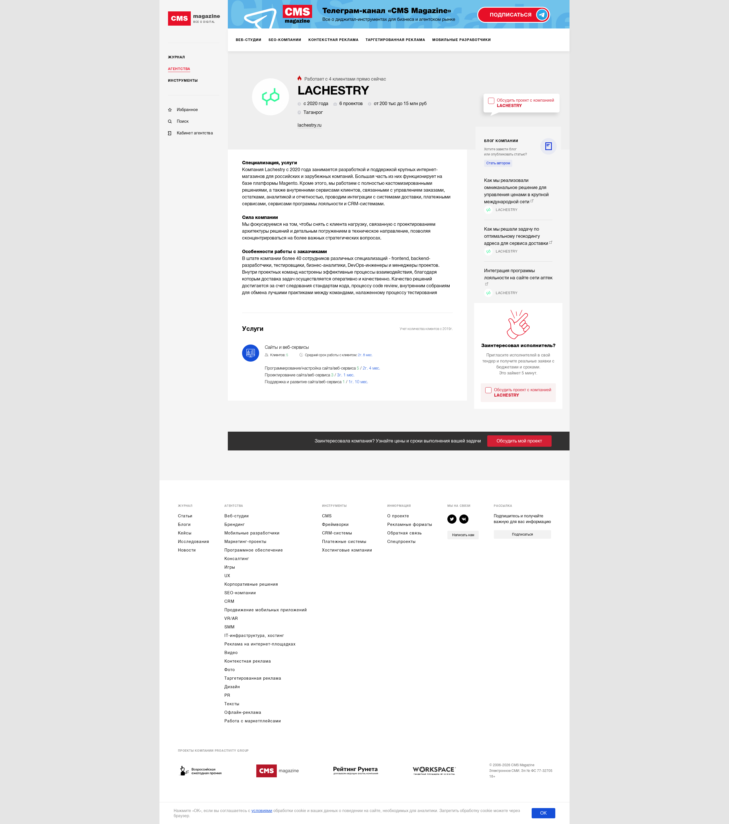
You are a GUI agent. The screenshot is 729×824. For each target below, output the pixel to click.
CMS (327, 516)
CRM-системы (337, 533)
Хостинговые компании (347, 550)
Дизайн (232, 686)
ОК (543, 813)
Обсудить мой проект (519, 441)
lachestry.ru (310, 125)
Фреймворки (335, 524)
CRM (229, 601)
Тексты (231, 704)
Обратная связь (404, 533)
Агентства (179, 69)
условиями (261, 810)
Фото (229, 669)
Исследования (193, 541)
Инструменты (183, 81)
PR (227, 695)
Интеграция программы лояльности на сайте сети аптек (518, 274)
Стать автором (498, 163)
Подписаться (522, 534)
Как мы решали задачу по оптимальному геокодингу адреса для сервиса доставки (516, 236)
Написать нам (463, 535)
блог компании (501, 141)
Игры (229, 567)
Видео (231, 652)
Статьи (185, 516)
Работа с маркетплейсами (252, 721)
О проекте (398, 516)
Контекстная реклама (247, 661)
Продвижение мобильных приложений (265, 610)
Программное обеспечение (253, 550)
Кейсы (185, 533)
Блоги (184, 524)
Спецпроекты (401, 541)
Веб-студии (236, 516)
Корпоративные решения (251, 584)
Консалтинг (236, 558)
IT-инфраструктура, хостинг (254, 635)
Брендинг (234, 524)
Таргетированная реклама (252, 678)
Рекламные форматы (409, 524)
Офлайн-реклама (242, 712)
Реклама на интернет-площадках (260, 644)
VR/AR (231, 618)
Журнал (176, 57)
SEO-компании (240, 593)
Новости (187, 550)
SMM (229, 627)
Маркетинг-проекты (245, 541)
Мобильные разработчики (252, 533)
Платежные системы (344, 541)
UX (227, 575)
